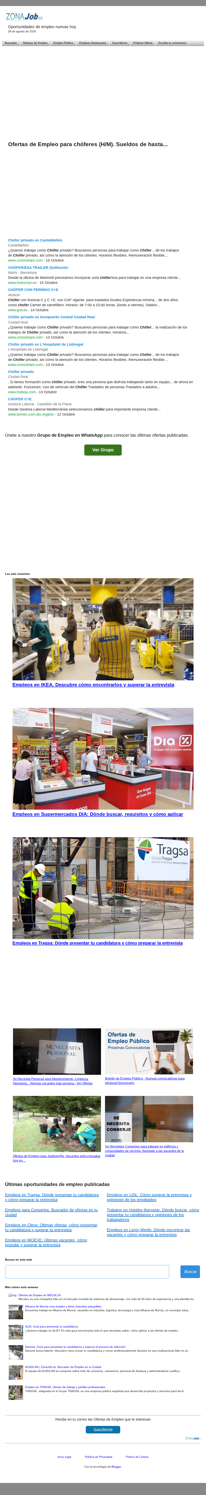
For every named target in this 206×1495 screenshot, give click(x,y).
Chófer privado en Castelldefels (35, 240)
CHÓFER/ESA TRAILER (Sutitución (38, 268)
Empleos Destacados (92, 42)
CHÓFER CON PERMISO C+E (33, 290)
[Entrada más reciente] (9, 424)
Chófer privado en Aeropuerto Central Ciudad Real (51, 317)
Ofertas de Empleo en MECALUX (40, 1295)
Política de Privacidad (98, 1456)
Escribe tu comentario (172, 42)
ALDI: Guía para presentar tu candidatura (51, 1326)
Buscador (11, 42)
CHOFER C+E (20, 399)
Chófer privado (21, 372)
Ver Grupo (103, 449)
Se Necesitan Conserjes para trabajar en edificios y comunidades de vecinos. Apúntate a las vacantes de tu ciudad (144, 1151)
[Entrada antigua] (197, 424)
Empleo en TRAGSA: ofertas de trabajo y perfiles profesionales (65, 1387)
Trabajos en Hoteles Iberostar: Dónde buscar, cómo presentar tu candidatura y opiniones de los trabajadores (153, 1215)
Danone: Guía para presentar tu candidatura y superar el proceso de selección (75, 1346)
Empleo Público (63, 42)
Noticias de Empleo (35, 42)
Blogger (116, 1466)
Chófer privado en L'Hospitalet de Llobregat (45, 344)
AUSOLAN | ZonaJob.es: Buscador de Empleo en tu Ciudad (63, 1367)
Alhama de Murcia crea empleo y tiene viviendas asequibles (63, 1306)
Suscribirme (119, 42)
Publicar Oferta (142, 42)
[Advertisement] (103, 88)
